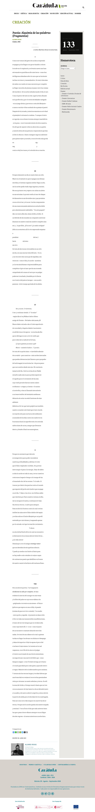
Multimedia (66, 112)
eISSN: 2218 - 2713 (47, 775)
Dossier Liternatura (68, 98)
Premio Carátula (35, 764)
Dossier (78, 13)
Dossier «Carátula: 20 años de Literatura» (71, 94)
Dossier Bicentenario (69, 109)
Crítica (24, 13)
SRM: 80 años (66, 104)
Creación (44, 13)
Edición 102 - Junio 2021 (19, 738)
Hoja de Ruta (34, 13)
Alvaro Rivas (16, 39)
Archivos (64, 66)
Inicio (16, 13)
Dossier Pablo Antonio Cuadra (72, 106)
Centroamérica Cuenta (67, 764)
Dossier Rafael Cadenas (69, 101)
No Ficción (54, 13)
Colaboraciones (50, 764)
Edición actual (66, 13)
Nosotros (23, 764)
